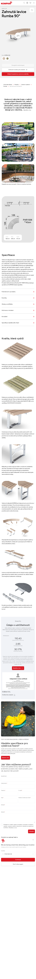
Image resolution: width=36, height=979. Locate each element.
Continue (18, 859)
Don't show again (18, 864)
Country (3, 850)
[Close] (33, 840)
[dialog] (18, 489)
